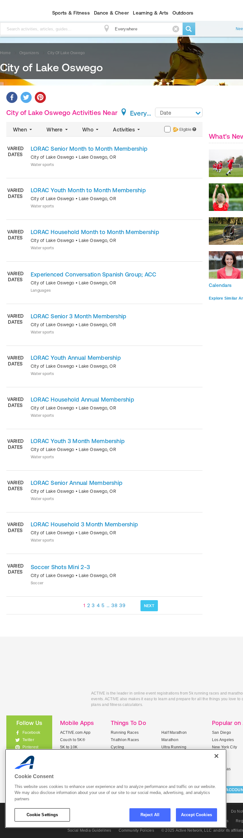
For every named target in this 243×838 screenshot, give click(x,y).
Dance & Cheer (111, 13)
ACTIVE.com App (75, 732)
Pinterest (30, 747)
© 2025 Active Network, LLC (186, 830)
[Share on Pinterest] (40, 97)
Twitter (28, 740)
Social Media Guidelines (89, 830)
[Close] (216, 756)
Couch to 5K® (72, 740)
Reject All (149, 814)
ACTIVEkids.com (44, 700)
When (20, 129)
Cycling (117, 747)
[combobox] (178, 112)
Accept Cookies (196, 814)
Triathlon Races (125, 740)
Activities (124, 129)
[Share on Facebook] (11, 97)
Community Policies (136, 830)
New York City (224, 747)
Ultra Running (173, 747)
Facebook (31, 732)
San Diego (221, 732)
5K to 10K (69, 747)
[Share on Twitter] (26, 97)
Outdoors (182, 13)
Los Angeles (223, 740)
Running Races (125, 732)
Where (55, 129)
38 (114, 605)
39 (122, 605)
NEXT (149, 605)
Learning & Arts (150, 13)
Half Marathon (174, 732)
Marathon (169, 740)
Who (88, 129)
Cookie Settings (42, 814)
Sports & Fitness (71, 13)
